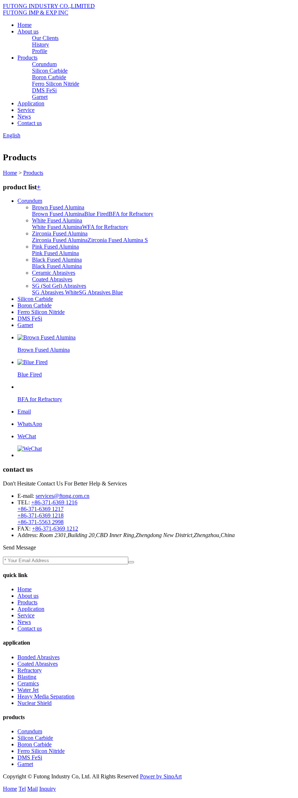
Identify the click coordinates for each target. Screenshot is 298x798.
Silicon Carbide (50, 71)
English (11, 135)
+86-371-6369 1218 (40, 515)
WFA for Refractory (105, 227)
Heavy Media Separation (45, 696)
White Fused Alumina (57, 220)
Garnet (40, 97)
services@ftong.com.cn (62, 496)
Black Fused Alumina (57, 260)
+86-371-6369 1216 (54, 502)
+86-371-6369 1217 (40, 509)
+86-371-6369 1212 (55, 528)
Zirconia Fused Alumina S (118, 240)
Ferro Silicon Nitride (55, 84)
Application (30, 103)
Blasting (26, 677)
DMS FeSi (44, 90)
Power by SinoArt (161, 776)
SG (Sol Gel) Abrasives (59, 286)
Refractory (29, 670)
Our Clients (45, 38)
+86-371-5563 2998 (40, 522)
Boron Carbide (49, 77)
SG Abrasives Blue (101, 292)
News (24, 116)
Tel (22, 789)
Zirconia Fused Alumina (60, 233)
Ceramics (28, 683)
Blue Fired (96, 214)
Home (24, 25)
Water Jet (28, 690)
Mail (32, 789)
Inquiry (47, 789)
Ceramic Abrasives (53, 273)
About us (28, 31)
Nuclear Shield (34, 703)
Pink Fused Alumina (55, 246)
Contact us (29, 123)
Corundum (44, 64)
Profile (39, 51)
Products (27, 58)
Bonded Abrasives (38, 657)
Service (26, 110)
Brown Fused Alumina (58, 207)
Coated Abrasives (52, 279)
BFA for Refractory (131, 214)
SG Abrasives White (55, 292)
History (40, 44)
